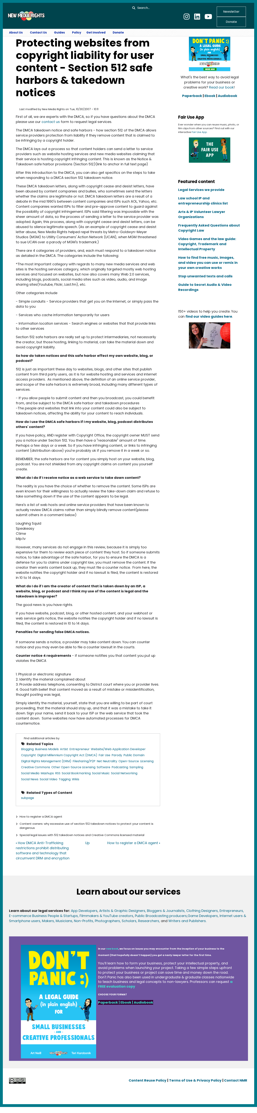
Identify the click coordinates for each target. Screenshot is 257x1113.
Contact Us (38, 32)
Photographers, (107, 920)
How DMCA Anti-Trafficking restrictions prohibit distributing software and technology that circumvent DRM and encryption (42, 850)
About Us (16, 32)
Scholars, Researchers (140, 920)
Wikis (75, 779)
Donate (231, 22)
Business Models (47, 749)
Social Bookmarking (76, 773)
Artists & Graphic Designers (122, 910)
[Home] (25, 16)
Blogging (27, 749)
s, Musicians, (62, 920)
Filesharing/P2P (84, 761)
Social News (29, 779)
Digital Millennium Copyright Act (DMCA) (67, 755)
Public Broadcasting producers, (161, 915)
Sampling (136, 767)
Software (103, 767)
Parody (117, 755)
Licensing (147, 761)
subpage (27, 798)
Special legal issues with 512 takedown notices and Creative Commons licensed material (82, 835)
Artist (64, 749)
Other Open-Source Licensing (73, 767)
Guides (59, 32)
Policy (76, 32)
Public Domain (133, 755)
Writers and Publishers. (187, 920)
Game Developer (202, 915)
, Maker (46, 920)
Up (87, 843)
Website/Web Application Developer (118, 749)
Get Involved (96, 32)
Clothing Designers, (202, 910)
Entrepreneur (79, 749)
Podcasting (120, 767)
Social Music (101, 773)
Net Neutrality (107, 761)
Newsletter (231, 11)
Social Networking (124, 773)
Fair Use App (199, 132)
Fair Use (104, 755)
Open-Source (129, 761)
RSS (57, 773)
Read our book (221, 87)
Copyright (28, 755)
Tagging (65, 779)
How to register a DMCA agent (41, 817)
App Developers (84, 910)
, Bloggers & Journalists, (165, 910)
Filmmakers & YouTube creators (106, 915)
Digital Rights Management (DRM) (46, 761)
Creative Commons (35, 767)
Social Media (30, 773)
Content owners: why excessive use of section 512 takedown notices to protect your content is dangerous (86, 826)
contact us (51, 121)
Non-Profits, (84, 920)
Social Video (48, 779)
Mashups (47, 773)
